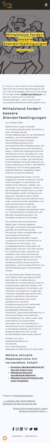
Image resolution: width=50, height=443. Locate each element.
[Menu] (46, 5)
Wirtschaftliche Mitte (23, 395)
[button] (5, 438)
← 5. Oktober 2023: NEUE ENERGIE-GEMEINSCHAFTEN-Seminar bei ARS (20, 402)
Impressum (17, 436)
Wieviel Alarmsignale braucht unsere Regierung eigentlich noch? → (30, 409)
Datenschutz (31, 436)
